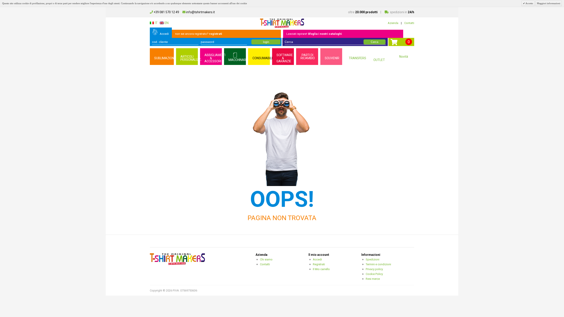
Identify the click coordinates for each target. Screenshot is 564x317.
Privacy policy (374, 269)
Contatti (409, 23)
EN (166, 23)
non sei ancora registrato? (198, 33)
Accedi (164, 33)
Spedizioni (372, 259)
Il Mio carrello (321, 269)
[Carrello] (394, 43)
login (266, 42)
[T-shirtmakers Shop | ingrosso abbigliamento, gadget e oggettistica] (282, 23)
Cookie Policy (374, 274)
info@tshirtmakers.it (200, 12)
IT (156, 23)
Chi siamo (266, 259)
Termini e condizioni (378, 264)
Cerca (374, 42)
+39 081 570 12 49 (166, 12)
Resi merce (373, 278)
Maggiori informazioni (548, 3)
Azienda (393, 23)
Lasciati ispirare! (314, 33)
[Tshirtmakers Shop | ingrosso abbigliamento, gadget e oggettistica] (177, 259)
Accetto (529, 3)
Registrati (319, 264)
